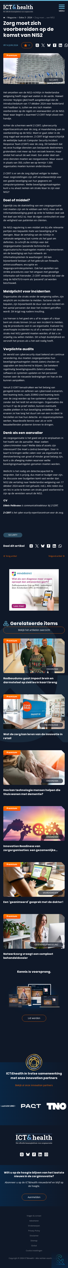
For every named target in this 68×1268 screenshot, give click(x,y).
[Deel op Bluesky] (49, 45)
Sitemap (34, 1240)
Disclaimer (34, 1235)
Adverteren (34, 1220)
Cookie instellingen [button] (34, 1250)
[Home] (4, 17)
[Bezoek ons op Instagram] (46, 1154)
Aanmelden (34, 1197)
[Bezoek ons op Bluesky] (28, 1154)
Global (34, 1245)
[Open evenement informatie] (60, 1260)
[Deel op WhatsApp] (66, 45)
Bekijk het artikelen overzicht (34, 630)
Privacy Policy (34, 1230)
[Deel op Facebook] (54, 45)
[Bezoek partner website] (24, 1106)
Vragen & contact (34, 1215)
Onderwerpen (34, 1225)
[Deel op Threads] (37, 45)
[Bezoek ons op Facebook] (34, 1154)
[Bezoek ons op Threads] (22, 1154)
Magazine (12, 18)
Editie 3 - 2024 (25, 18)
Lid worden (34, 1018)
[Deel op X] (43, 45)
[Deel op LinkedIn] (60, 45)
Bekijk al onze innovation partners (34, 1085)
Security (12, 535)
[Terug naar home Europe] (18, 8)
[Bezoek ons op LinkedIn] (40, 1154)
